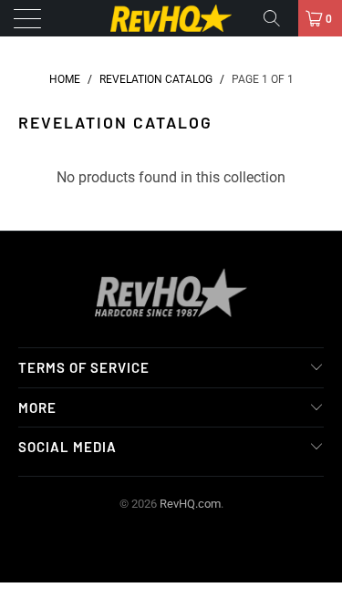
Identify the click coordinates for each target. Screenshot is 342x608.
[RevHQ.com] (171, 18)
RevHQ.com (190, 503)
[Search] (278, 18)
